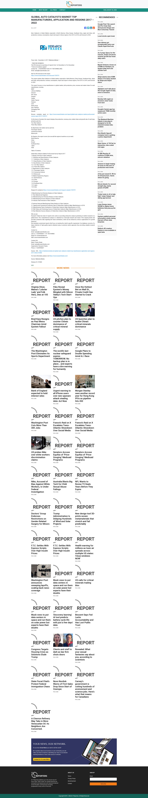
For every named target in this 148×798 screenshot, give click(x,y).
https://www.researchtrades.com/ (59, 256)
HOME (34, 10)
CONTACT (62, 10)
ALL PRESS (53, 10)
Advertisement (72, 781)
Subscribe (103, 784)
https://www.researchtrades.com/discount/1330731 (45, 75)
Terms (69, 776)
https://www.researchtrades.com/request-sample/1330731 (60, 190)
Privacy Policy (72, 778)
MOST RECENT (43, 10)
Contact (70, 783)
